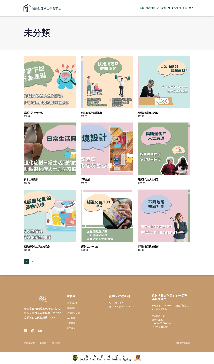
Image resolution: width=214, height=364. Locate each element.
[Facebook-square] (26, 331)
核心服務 (71, 318)
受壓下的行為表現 (33, 112)
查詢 (184, 8)
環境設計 (85, 179)
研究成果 (71, 328)
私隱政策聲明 (30, 343)
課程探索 (150, 8)
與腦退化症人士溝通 (148, 179)
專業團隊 (71, 308)
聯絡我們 (56, 343)
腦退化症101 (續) (89, 246)
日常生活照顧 (31, 179)
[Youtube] (39, 331)
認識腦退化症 (73, 313)
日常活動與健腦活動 (148, 112)
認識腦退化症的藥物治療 (37, 246)
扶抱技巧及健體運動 (91, 112)
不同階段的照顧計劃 (148, 246)
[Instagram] (33, 331)
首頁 (142, 8)
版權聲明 (44, 343)
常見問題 (161, 8)
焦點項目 (71, 323)
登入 (191, 8)
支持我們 (176, 8)
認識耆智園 (72, 303)
